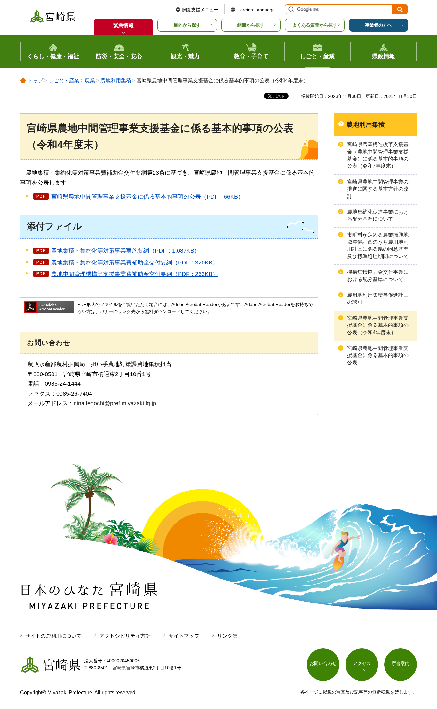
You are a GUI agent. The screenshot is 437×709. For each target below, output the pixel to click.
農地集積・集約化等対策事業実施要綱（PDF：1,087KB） (125, 251)
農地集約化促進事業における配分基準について (378, 215)
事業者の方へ (378, 25)
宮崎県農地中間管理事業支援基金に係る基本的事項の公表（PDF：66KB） (147, 196)
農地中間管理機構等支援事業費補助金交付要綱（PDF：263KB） (134, 274)
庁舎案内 (400, 663)
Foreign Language (256, 9)
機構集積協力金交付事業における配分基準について (378, 275)
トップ (35, 80)
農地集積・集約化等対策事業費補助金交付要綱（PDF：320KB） (134, 262)
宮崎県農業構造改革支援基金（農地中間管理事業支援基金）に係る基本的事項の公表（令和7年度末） (378, 155)
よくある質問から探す (314, 25)
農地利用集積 (115, 80)
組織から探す (250, 25)
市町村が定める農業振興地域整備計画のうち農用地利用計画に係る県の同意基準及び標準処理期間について (378, 245)
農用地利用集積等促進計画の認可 (378, 298)
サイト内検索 (290, 9)
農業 (90, 80)
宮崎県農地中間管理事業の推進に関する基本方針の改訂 (378, 189)
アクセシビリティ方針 (125, 636)
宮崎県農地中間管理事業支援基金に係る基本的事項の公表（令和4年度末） (378, 325)
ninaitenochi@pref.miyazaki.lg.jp (115, 403)
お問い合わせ (323, 663)
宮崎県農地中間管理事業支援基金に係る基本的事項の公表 (378, 355)
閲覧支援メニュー (200, 9)
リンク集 (227, 636)
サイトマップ (184, 636)
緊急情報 (123, 25)
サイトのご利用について (53, 636)
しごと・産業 (64, 80)
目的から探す (187, 25)
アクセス (362, 663)
